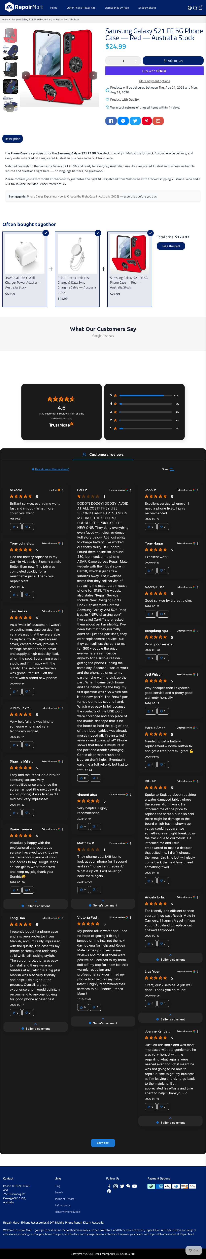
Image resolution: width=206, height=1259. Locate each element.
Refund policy (63, 1205)
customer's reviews (61, 413)
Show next (103, 1142)
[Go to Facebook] (111, 121)
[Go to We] (128, 1187)
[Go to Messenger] (123, 121)
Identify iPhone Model (67, 1212)
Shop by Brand (147, 7)
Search (59, 1192)
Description (12, 138)
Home (53, 7)
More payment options (154, 81)
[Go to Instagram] (115, 1187)
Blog (57, 1186)
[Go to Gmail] (158, 121)
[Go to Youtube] (134, 1187)
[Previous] (10, 32)
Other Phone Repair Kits (81, 7)
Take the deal (171, 246)
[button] (84, 455)
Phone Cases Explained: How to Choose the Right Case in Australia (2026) (73, 196)
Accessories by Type (117, 7)
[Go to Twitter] (135, 121)
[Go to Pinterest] (147, 121)
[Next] (10, 108)
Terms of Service (64, 1199)
